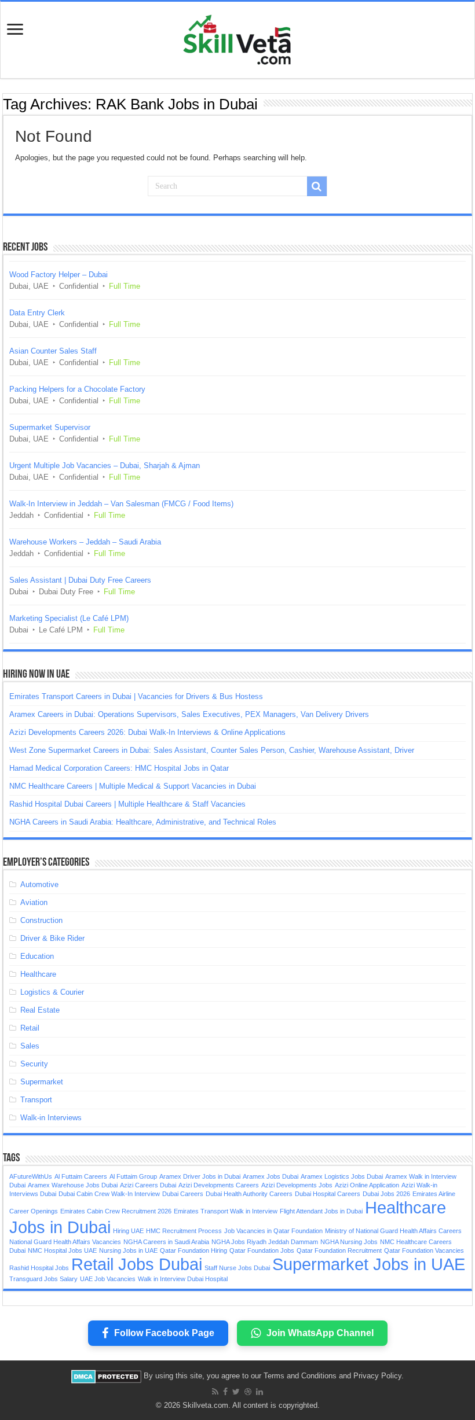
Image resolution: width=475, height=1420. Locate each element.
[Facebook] (225, 1392)
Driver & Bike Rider (52, 938)
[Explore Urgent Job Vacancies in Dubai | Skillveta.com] (237, 37)
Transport (36, 1099)
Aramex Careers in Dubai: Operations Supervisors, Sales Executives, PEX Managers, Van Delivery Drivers (189, 714)
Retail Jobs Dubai (136, 1264)
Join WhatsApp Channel (320, 1333)
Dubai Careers (182, 1193)
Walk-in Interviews (51, 1117)
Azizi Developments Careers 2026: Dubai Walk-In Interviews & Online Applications (147, 732)
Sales (29, 1046)
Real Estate (40, 1010)
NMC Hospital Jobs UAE (62, 1250)
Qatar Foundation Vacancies (424, 1250)
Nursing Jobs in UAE (128, 1250)
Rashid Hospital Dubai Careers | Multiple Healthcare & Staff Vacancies (127, 804)
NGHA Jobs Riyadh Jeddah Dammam (264, 1241)
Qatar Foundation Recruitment (339, 1250)
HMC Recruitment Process (184, 1230)
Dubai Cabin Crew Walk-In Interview (109, 1193)
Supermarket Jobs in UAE (368, 1264)
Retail (29, 1028)
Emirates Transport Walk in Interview (225, 1211)
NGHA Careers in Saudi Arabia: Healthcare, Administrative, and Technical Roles (142, 822)
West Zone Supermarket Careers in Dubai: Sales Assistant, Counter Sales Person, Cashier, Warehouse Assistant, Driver (211, 750)
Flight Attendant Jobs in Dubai (321, 1211)
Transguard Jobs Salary (43, 1278)
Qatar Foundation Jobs (261, 1250)
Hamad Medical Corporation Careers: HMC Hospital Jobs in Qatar (119, 768)
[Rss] (215, 1392)
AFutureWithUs (30, 1176)
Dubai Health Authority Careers (249, 1193)
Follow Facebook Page (164, 1333)
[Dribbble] (248, 1392)
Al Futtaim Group (133, 1176)
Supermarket (41, 1081)
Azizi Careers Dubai (148, 1185)
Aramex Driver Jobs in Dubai (199, 1176)
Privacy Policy (377, 1375)
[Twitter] (236, 1392)
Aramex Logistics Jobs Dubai (342, 1176)
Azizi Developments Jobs (296, 1185)
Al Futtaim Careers (80, 1176)
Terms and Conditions (300, 1375)
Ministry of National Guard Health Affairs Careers (393, 1230)
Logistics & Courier (52, 992)
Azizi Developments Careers (218, 1185)
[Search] (317, 186)
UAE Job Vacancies (108, 1278)
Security (34, 1064)
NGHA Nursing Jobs (349, 1241)
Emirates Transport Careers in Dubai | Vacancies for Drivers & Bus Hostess (136, 696)
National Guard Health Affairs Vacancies (65, 1241)
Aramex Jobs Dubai (270, 1176)
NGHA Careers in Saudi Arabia (166, 1241)
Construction (41, 920)
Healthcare (38, 974)
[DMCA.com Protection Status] (106, 1375)
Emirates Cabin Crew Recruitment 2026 (115, 1211)
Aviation (34, 902)
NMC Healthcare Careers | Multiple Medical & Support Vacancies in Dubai (132, 786)
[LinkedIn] (259, 1392)
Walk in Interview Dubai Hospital (183, 1278)
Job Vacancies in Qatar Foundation (273, 1230)
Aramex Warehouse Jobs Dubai (73, 1185)
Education (37, 956)
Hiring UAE (128, 1230)
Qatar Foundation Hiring (193, 1250)
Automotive (39, 884)
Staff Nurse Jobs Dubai (237, 1267)
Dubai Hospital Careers (327, 1193)
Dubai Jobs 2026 (386, 1193)
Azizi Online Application (367, 1185)
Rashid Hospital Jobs (39, 1267)
